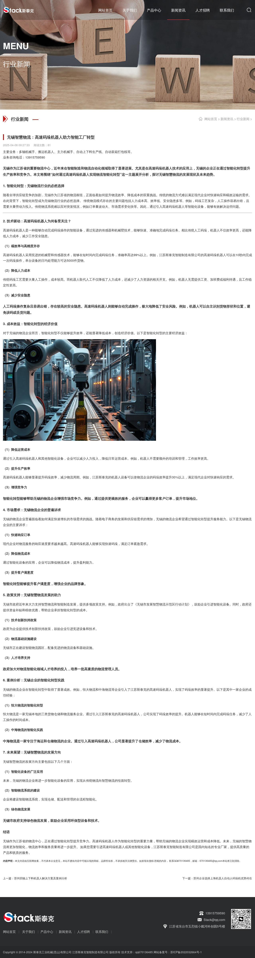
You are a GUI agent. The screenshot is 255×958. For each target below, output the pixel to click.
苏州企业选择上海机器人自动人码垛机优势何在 (222, 878)
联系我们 (227, 10)
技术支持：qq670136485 (137, 952)
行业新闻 (243, 119)
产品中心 (154, 10)
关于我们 (130, 10)
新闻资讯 (178, 10)
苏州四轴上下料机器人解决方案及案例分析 (40, 878)
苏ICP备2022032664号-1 (186, 952)
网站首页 (105, 10)
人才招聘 (202, 10)
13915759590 (35, 157)
